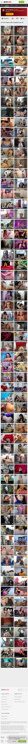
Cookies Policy (4, 704)
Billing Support (4, 718)
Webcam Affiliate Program (19, 701)
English (21, 689)
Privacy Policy (4, 696)
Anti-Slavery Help (5, 709)
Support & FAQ (4, 716)
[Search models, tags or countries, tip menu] (26, 5)
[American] (13, 18)
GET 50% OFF (10, 14)
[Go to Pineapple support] (2, 741)
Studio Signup (17, 699)
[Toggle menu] (1, 2)
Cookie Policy (17, 738)
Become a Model (17, 696)
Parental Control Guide (6, 706)
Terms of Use (4, 699)
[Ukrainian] (17, 18)
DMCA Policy (4, 701)
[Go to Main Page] (8, 1)
